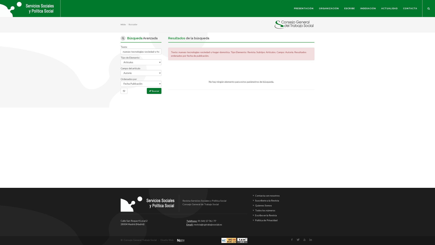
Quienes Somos (263, 205)
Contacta (410, 8)
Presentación (304, 8)
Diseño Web (167, 240)
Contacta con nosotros (267, 195)
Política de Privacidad (266, 220)
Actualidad (389, 8)
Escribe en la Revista (266, 215)
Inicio (123, 24)
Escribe (349, 8)
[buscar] (429, 8)
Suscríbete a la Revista (267, 200)
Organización (329, 8)
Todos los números (265, 210)
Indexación (368, 8)
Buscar (155, 90)
